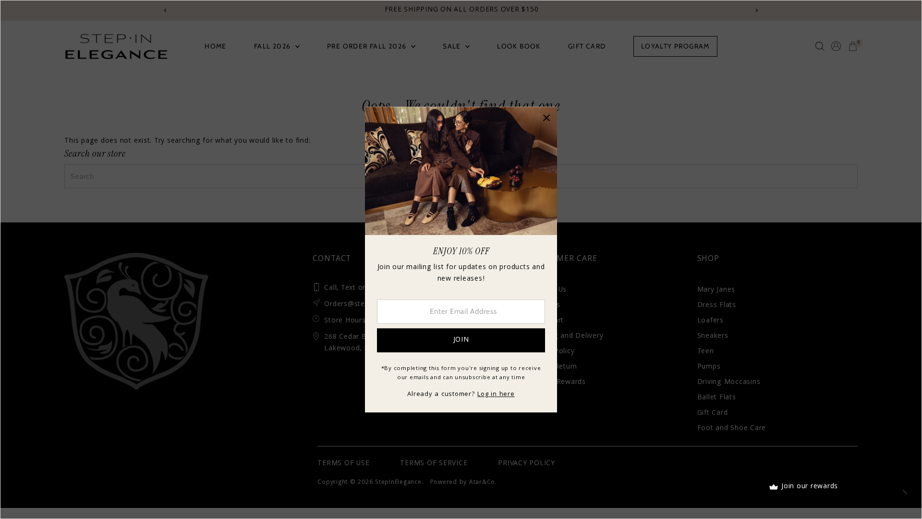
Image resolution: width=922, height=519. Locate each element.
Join (461, 340)
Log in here (495, 394)
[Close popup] (546, 117)
